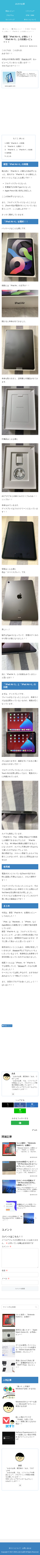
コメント (6, 1246)
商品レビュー (8, 1025)
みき (13, 1073)
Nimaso (21, 966)
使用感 (8, 153)
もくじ (15, 138)
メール (5, 1279)
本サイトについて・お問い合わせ (20, 1548)
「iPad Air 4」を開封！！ (15, 146)
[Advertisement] (20, 111)
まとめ (8, 156)
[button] (36, 1307)
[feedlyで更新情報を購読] (13, 1094)
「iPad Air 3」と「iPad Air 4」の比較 (19, 150)
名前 (5, 1271)
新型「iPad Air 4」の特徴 (15, 143)
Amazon (16, 950)
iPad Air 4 (25, 59)
